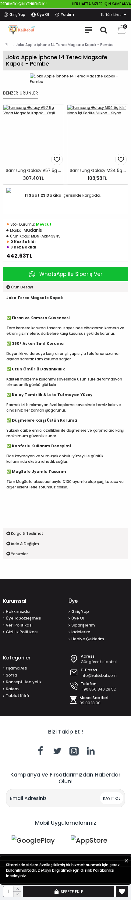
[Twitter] (57, 751)
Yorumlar (19, 553)
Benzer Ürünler (20, 93)
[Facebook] (40, 751)
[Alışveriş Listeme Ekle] (57, 159)
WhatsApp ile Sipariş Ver (70, 274)
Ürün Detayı (22, 287)
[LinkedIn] (90, 751)
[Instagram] (74, 751)
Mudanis (32, 230)
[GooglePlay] (35, 842)
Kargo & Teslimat (27, 533)
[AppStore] (95, 842)
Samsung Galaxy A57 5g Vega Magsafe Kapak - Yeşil (35, 170)
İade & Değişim (25, 543)
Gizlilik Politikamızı (97, 870)
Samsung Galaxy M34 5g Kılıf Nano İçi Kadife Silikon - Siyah (99, 170)
